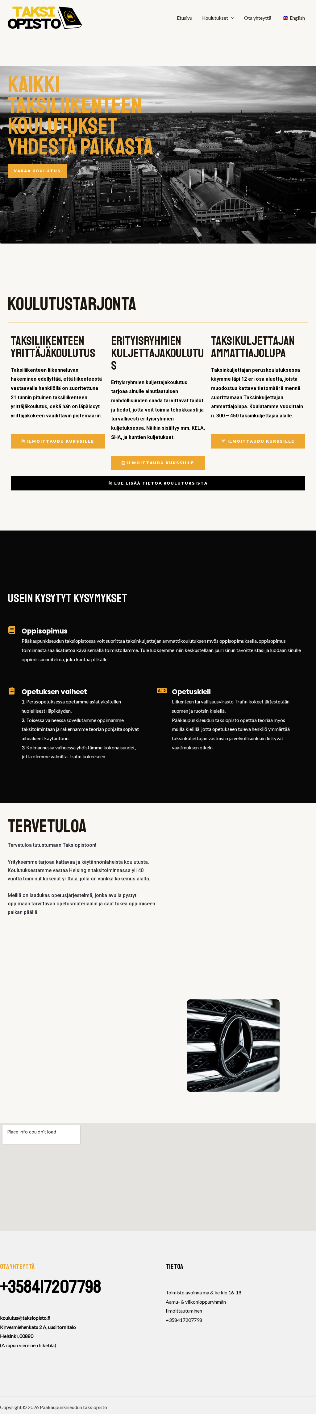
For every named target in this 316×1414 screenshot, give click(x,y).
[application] (231, 18)
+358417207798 (50, 1286)
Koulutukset (215, 18)
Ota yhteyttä (257, 18)
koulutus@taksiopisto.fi (25, 1318)
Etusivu (184, 18)
